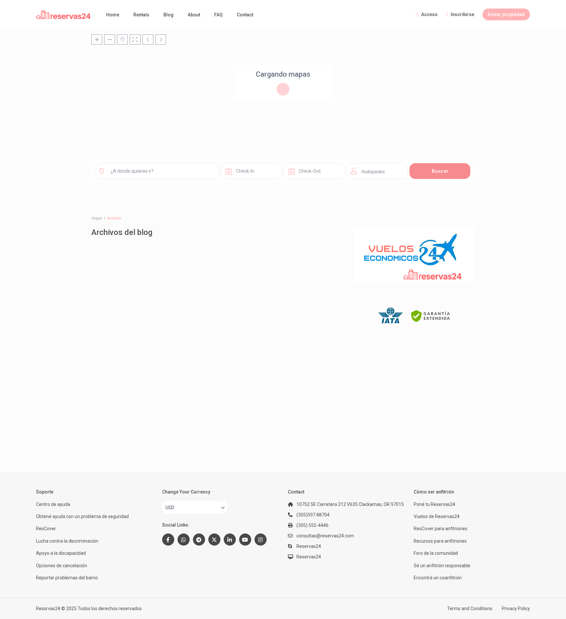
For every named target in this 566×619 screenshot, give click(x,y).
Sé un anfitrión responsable (442, 565)
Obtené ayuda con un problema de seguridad (82, 516)
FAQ (218, 14)
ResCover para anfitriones (440, 528)
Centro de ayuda (53, 504)
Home (112, 14)
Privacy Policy (516, 608)
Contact (245, 14)
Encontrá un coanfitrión (438, 577)
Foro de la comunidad (436, 553)
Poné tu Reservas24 (434, 504)
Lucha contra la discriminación (67, 541)
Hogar (96, 218)
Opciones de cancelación (61, 565)
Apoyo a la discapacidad (61, 553)
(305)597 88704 (313, 514)
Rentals (141, 14)
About (194, 14)
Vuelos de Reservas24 (437, 516)
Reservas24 (308, 556)
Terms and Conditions (469, 608)
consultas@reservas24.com (325, 535)
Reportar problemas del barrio (67, 577)
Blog (168, 14)
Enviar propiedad (506, 14)
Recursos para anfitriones (440, 541)
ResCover (46, 528)
